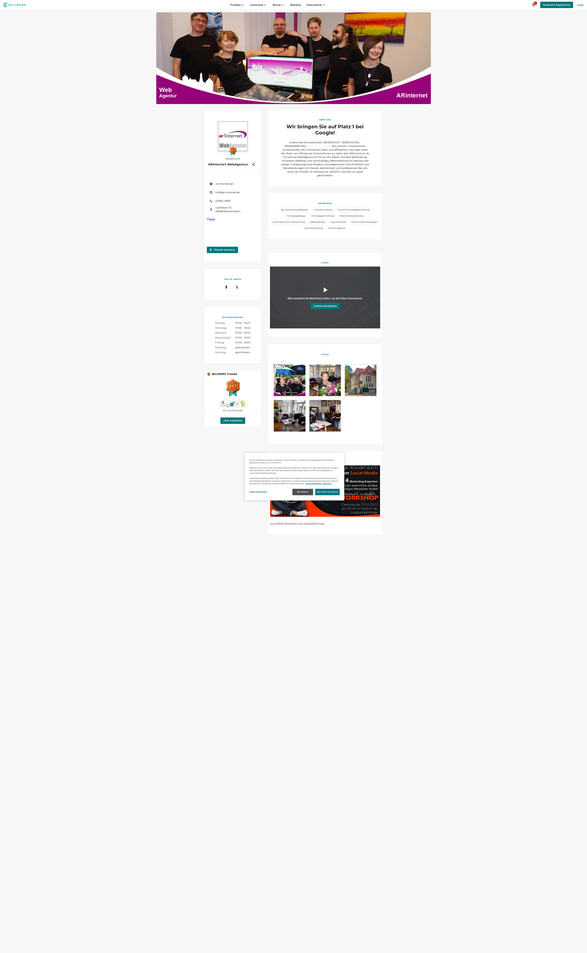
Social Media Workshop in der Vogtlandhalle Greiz (297, 523)
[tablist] (278, 5)
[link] (233, 184)
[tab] (237, 5)
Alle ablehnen (302, 492)
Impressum (327, 483)
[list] (233, 196)
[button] (232, 420)
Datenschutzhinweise (314, 483)
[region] (294, 476)
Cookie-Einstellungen (258, 491)
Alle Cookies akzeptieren (327, 492)
